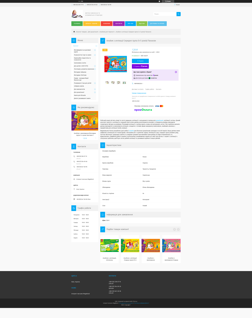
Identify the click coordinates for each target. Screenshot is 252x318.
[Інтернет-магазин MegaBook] (77, 17)
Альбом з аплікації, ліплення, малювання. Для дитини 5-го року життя (109, 259)
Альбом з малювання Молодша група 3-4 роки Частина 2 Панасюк (150, 259)
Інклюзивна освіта (80, 63)
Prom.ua (135, 301)
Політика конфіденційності (141, 303)
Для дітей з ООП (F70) (81, 66)
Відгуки (142, 23)
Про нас (130, 23)
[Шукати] (178, 14)
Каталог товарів (91, 23)
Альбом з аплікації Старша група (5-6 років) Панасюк (130, 259)
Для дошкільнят (93, 32)
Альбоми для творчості (107, 32)
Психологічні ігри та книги (82, 55)
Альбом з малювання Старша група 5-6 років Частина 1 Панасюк (171, 259)
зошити (131, 130)
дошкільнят (159, 120)
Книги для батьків (80, 95)
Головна (77, 23)
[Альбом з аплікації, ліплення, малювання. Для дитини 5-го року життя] (109, 245)
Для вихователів (79, 89)
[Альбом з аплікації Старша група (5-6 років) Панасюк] (130, 245)
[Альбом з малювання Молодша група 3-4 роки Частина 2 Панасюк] (151, 245)
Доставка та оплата (157, 23)
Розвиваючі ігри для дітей (82, 83)
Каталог (75, 46)
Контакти (118, 23)
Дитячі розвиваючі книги (82, 98)
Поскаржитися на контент (126, 303)
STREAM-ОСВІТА (79, 86)
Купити (141, 61)
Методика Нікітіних (80, 75)
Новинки (106, 23)
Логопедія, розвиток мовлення (84, 69)
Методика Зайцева (80, 72)
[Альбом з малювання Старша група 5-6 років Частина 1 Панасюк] (171, 245)
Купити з (137, 66)
